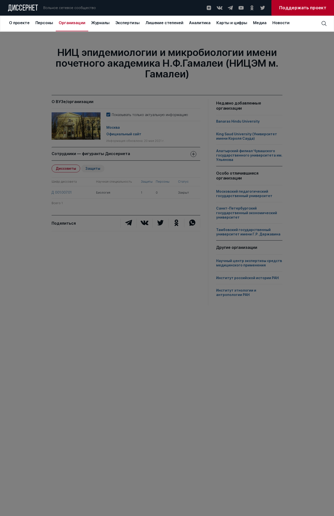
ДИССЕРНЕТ (23, 8)
